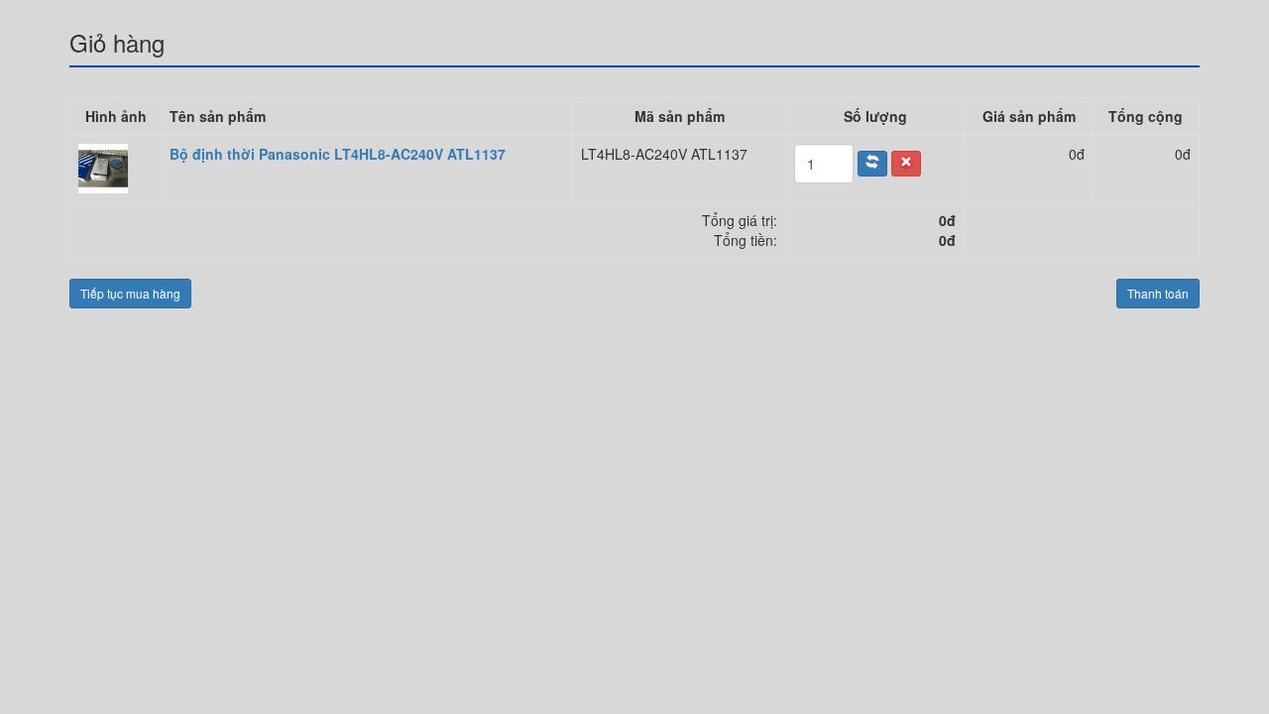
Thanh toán (1158, 293)
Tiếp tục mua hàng (130, 293)
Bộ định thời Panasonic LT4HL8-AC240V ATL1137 (338, 154)
